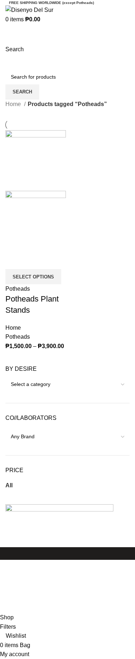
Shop (12, 564)
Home (13, 104)
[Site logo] (29, 9)
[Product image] (35, 221)
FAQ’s (13, 586)
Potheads (17, 289)
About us (16, 578)
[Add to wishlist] (34, 260)
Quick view (14, 260)
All (9, 485)
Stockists (16, 599)
